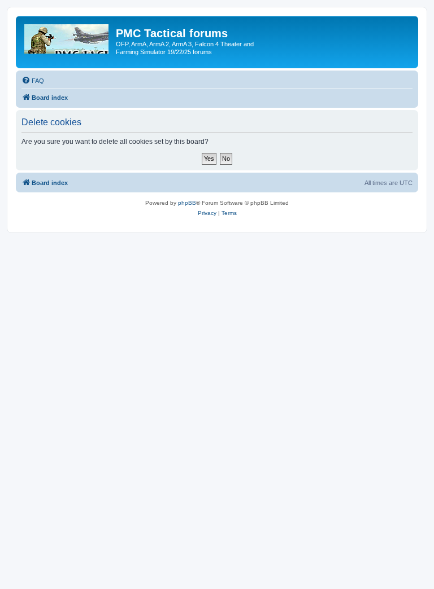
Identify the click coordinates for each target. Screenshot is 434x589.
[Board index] (67, 37)
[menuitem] (32, 80)
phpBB (187, 203)
